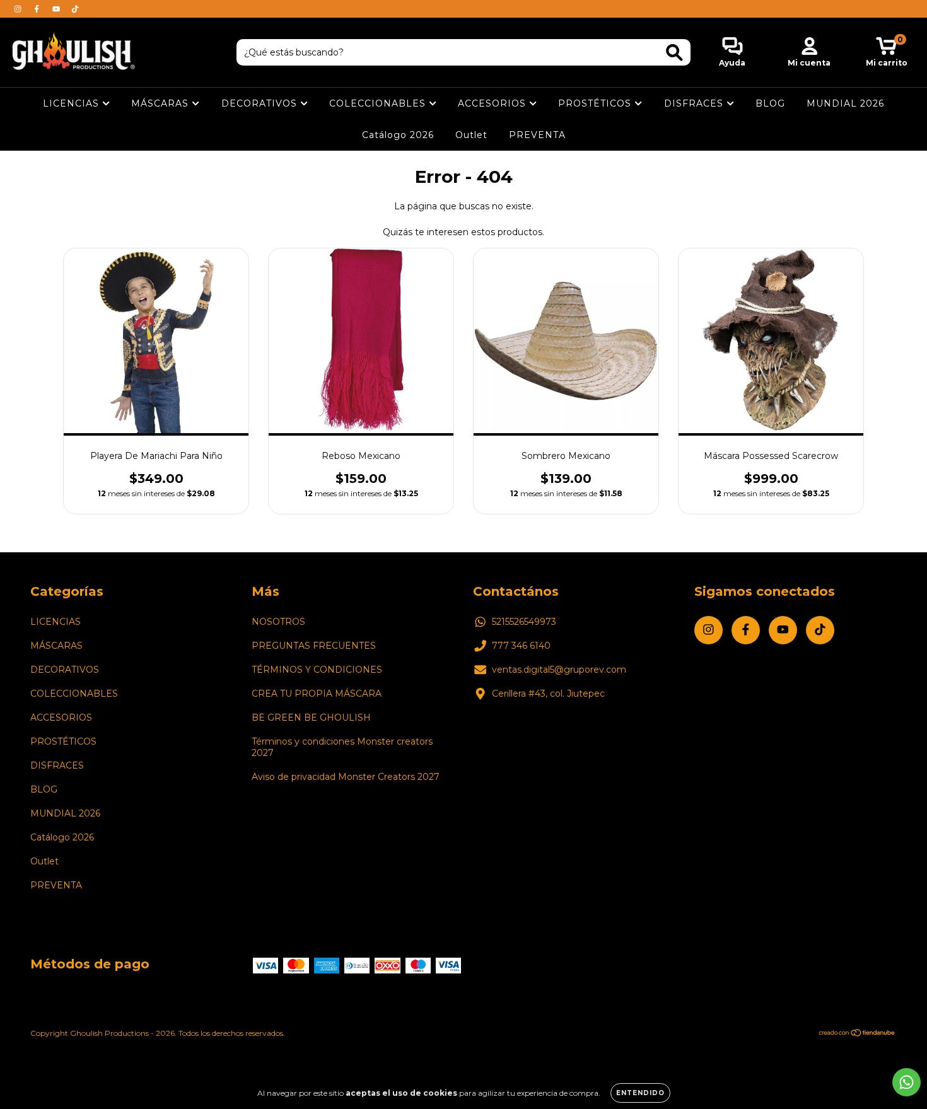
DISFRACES (695, 103)
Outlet (471, 135)
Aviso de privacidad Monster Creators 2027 (346, 776)
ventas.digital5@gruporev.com (559, 669)
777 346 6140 (521, 645)
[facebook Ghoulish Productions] (37, 9)
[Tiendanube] (857, 1034)
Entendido (640, 1093)
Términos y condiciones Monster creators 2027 (342, 747)
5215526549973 (524, 621)
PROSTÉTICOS (596, 103)
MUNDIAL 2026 (845, 103)
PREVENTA (537, 135)
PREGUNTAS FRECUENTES (314, 645)
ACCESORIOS (493, 103)
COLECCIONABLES (379, 103)
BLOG (770, 103)
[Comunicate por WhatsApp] (906, 1082)
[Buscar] (674, 52)
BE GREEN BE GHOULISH (311, 717)
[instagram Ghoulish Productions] (18, 9)
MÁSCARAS (161, 103)
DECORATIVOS (260, 103)
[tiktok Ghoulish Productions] (75, 9)
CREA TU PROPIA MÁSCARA (317, 693)
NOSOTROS (278, 621)
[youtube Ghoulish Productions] (57, 9)
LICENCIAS (72, 103)
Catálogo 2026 (398, 135)
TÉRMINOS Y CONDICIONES (317, 669)
